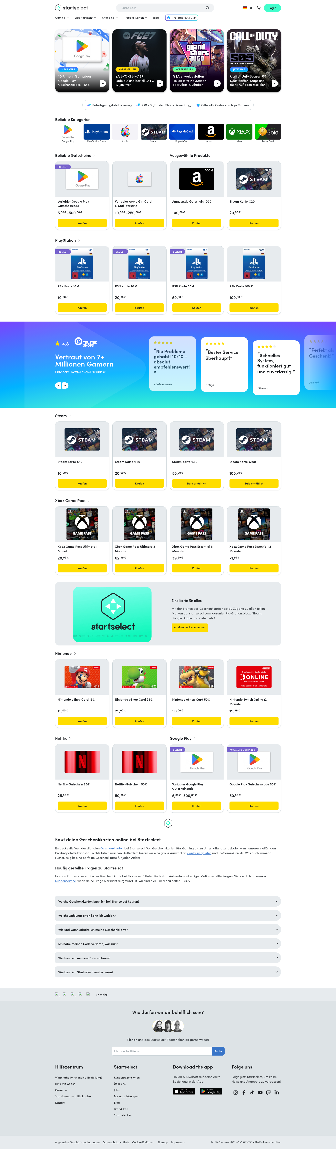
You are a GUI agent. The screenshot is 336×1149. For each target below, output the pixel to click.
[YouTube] (260, 1093)
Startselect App (124, 1115)
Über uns (120, 1084)
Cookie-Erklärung (143, 1142)
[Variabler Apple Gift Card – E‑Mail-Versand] (139, 179)
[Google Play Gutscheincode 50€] (254, 762)
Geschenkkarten (112, 848)
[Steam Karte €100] (254, 439)
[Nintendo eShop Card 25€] (139, 677)
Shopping (108, 17)
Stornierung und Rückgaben (74, 1096)
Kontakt (60, 1102)
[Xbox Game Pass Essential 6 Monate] (196, 524)
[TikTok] (252, 1093)
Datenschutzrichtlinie (116, 1142)
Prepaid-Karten (134, 17)
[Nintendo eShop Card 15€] (82, 677)
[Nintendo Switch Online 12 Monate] (254, 677)
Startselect (125, 1066)
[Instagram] (236, 1093)
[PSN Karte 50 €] (196, 264)
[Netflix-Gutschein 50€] (139, 762)
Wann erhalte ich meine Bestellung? (79, 1077)
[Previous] (58, 385)
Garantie (61, 1090)
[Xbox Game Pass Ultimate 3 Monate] (139, 524)
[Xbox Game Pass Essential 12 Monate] (254, 524)
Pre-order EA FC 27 (184, 17)
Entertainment (84, 17)
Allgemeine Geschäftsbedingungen (77, 1142)
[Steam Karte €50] (196, 439)
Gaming (60, 17)
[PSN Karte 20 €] (139, 264)
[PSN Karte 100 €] (254, 264)
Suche (218, 1051)
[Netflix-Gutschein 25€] (82, 762)
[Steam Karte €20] (254, 179)
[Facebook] (244, 1093)
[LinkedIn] (277, 1093)
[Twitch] (268, 1093)
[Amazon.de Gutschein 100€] (196, 179)
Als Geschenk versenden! (189, 627)
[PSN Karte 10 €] (82, 264)
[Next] (65, 385)
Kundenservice (65, 881)
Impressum (178, 1142)
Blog (156, 17)
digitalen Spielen (199, 853)
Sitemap (163, 1142)
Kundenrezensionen (127, 1077)
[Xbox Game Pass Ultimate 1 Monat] (82, 524)
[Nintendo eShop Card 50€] (196, 677)
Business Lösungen (126, 1096)
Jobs (116, 1090)
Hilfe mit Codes (65, 1084)
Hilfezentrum (69, 1066)
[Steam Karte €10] (82, 439)
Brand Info (121, 1109)
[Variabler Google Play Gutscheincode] (82, 179)
